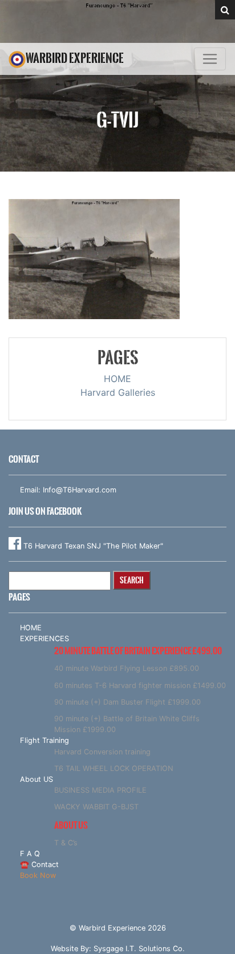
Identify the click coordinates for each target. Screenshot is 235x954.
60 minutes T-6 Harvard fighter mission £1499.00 (140, 685)
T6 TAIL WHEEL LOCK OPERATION (113, 768)
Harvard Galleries (117, 392)
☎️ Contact (39, 864)
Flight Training (44, 740)
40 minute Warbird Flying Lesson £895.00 (126, 668)
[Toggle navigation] (210, 58)
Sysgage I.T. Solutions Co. (139, 948)
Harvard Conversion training (102, 752)
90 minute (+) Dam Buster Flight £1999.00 (127, 702)
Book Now (38, 875)
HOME (117, 378)
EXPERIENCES (44, 638)
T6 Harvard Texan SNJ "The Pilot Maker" (92, 546)
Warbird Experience (75, 58)
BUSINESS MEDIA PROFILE (100, 790)
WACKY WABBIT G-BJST (96, 806)
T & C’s (66, 842)
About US (36, 779)
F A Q (30, 853)
